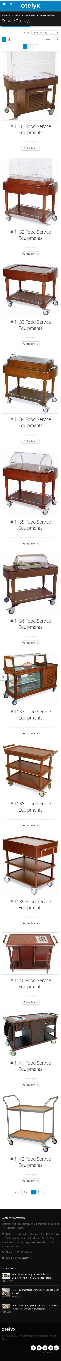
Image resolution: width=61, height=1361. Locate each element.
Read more (32, 148)
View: (48, 39)
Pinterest (44, 1347)
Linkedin (56, 1347)
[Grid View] (4, 39)
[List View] (9, 39)
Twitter (39, 1347)
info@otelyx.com (21, 1257)
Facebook (33, 1347)
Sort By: (26, 32)
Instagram (50, 1347)
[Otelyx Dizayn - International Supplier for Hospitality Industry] (30, 6)
